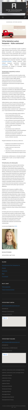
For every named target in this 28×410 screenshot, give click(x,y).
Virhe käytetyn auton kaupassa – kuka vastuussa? (13, 42)
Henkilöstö (4, 271)
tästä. (16, 226)
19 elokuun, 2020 (6, 45)
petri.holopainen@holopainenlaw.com (11, 305)
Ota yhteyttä (5, 276)
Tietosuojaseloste (6, 287)
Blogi (3, 273)
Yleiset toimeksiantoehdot (8, 289)
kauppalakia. (5, 64)
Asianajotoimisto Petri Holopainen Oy (11, 265)
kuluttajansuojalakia (6, 61)
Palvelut (4, 268)
